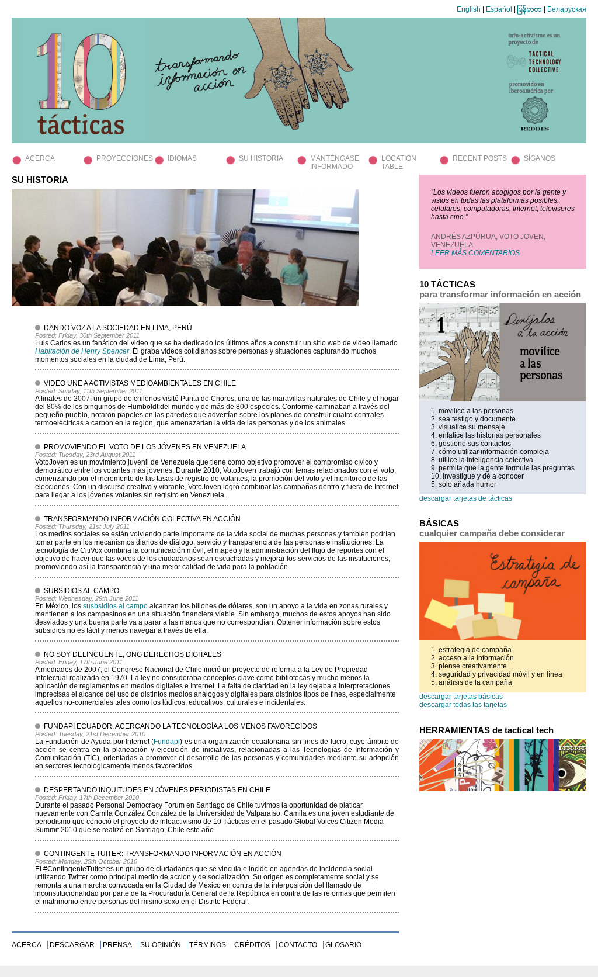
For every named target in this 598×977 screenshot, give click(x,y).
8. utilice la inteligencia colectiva (482, 460)
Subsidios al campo (81, 591)
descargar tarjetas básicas (461, 696)
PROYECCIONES (124, 158)
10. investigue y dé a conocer (477, 476)
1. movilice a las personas (472, 411)
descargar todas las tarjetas (463, 705)
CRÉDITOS (252, 945)
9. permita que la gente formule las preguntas (503, 468)
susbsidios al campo (115, 606)
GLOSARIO (343, 945)
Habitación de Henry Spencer (82, 351)
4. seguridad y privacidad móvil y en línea (496, 674)
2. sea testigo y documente (473, 419)
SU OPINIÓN (160, 945)
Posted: (46, 335)
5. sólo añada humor (463, 484)
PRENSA (117, 945)
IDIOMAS (182, 158)
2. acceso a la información (472, 658)
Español (499, 9)
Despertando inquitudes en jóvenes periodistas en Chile (157, 790)
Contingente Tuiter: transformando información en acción (162, 854)
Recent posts (480, 158)
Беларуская (566, 9)
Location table (398, 162)
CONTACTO (298, 945)
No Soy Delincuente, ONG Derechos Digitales (132, 654)
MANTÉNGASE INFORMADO (334, 162)
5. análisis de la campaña (471, 682)
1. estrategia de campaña (471, 650)
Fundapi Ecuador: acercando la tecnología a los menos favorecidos (180, 726)
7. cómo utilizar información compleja (490, 452)
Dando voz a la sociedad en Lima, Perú (118, 328)
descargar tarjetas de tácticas (465, 498)
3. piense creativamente (469, 666)
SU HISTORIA (261, 158)
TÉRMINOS (207, 945)
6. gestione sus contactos (471, 443)
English (469, 9)
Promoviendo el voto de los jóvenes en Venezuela (145, 447)
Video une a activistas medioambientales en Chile (140, 383)
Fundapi (167, 741)
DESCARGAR (72, 945)
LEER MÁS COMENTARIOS (475, 253)
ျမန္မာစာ (529, 9)
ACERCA (40, 158)
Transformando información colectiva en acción (142, 519)
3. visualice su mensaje (468, 427)
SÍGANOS (539, 158)
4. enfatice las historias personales (486, 435)
